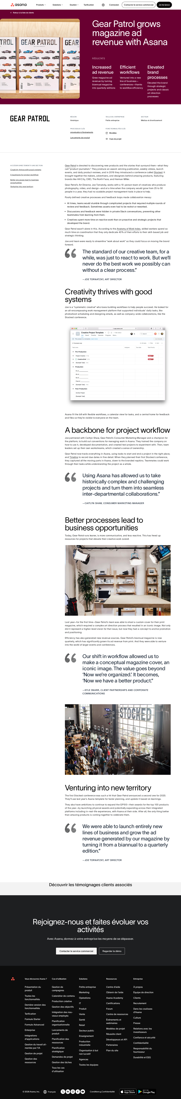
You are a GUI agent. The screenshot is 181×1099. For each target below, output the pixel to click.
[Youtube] (82, 1091)
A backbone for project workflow (24, 175)
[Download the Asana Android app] (146, 1091)
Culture (137, 1017)
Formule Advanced (34, 1024)
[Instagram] (73, 1091)
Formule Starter (32, 1019)
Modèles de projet (115, 1028)
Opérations (84, 998)
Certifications (113, 1003)
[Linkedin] (68, 1091)
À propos (138, 987)
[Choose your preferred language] (103, 5)
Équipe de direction (143, 992)
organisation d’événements (81, 132)
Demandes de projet (62, 1056)
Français (52, 1092)
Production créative (62, 1001)
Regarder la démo (112, 951)
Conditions (95, 1091)
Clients (137, 998)
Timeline (74, 457)
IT (80, 1003)
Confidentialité (140, 1043)
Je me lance (164, 5)
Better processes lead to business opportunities (24, 181)
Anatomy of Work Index (128, 228)
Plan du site (112, 1050)
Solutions (57, 5)
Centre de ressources (117, 1014)
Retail (82, 1025)
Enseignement (86, 1036)
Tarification (89, 5)
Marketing (84, 992)
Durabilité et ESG (142, 1057)
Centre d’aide (113, 987)
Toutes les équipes (88, 1064)
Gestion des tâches (62, 1062)
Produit (82, 1008)
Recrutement (139, 1003)
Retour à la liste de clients (23, 13)
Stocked (158, 172)
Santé (82, 1019)
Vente (82, 1014)
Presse (136, 1023)
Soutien (73, 5)
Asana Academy (114, 998)
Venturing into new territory (21, 186)
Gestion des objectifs (63, 1006)
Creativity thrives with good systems (25, 170)
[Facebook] (78, 1091)
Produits (40, 5)
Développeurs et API (116, 1039)
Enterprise (30, 1030)
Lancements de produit (80, 138)
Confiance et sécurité (144, 1037)
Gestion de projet (33, 1053)
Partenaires (112, 1045)
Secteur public (86, 1030)
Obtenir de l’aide (114, 992)
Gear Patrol (70, 165)
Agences (83, 1059)
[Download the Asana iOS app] (127, 1091)
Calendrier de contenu (63, 996)
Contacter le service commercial (138, 5)
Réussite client (113, 1034)
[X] (63, 1091)
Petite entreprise (87, 987)
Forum (109, 1008)
